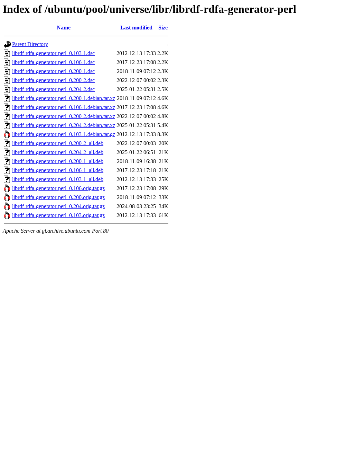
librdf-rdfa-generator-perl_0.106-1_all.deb (57, 170)
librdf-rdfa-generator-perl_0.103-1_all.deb (57, 179)
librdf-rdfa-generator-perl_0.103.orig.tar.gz (58, 215)
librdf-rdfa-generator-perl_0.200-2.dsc (53, 80)
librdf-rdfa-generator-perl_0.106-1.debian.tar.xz (63, 107)
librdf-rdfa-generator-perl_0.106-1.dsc (53, 62)
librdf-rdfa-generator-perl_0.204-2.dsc (53, 89)
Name (64, 27)
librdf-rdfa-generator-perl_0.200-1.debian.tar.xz (63, 98)
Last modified (136, 27)
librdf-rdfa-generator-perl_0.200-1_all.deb (57, 161)
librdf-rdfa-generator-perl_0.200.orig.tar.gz (58, 197)
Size (163, 27)
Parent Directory (30, 44)
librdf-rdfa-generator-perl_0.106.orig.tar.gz (58, 188)
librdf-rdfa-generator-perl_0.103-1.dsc (53, 53)
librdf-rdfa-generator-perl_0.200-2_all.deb (57, 143)
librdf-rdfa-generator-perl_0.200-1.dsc (53, 71)
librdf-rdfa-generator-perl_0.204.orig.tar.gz (58, 206)
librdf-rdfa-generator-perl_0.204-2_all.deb (57, 152)
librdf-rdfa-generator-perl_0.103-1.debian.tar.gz (63, 134)
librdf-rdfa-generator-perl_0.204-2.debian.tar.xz (63, 125)
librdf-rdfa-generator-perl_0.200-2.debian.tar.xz (63, 116)
